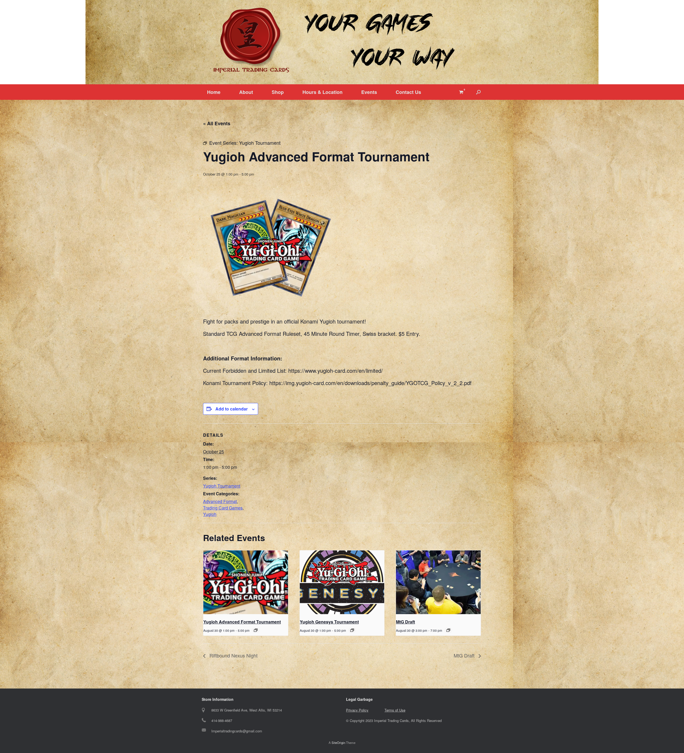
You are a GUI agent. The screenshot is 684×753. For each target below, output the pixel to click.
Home (213, 92)
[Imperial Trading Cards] (342, 40)
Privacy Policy (357, 710)
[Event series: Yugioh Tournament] (256, 630)
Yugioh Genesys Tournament (329, 622)
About (246, 92)
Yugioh (209, 514)
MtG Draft (405, 622)
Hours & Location (322, 92)
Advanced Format (220, 501)
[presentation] (245, 582)
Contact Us (408, 92)
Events (369, 92)
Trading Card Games (223, 508)
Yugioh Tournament (221, 486)
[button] (478, 92)
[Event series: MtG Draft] (448, 630)
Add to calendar (231, 409)
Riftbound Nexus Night (233, 655)
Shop (278, 92)
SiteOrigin (338, 742)
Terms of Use (394, 710)
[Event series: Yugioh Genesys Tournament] (352, 630)
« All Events (216, 123)
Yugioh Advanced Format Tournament (242, 622)
